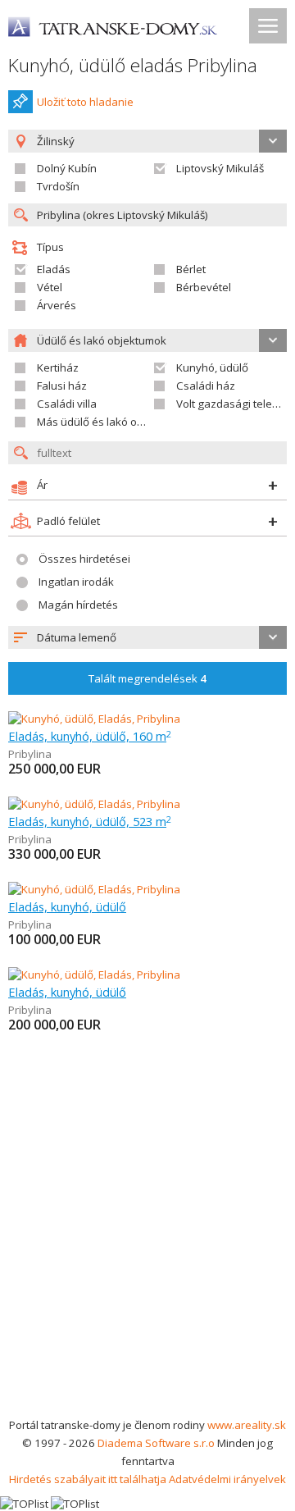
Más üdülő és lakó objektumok (113, 421)
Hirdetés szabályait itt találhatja (87, 1479)
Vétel (49, 287)
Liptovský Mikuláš (220, 168)
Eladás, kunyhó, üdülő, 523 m (89, 821)
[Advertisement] (147, 1260)
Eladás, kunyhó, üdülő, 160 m (89, 736)
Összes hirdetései (84, 558)
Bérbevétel (203, 287)
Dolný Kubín (67, 168)
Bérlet (191, 269)
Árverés (56, 305)
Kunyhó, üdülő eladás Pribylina (132, 65)
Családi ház (205, 385)
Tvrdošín (58, 186)
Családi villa (67, 403)
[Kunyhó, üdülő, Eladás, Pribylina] (94, 718)
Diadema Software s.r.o (156, 1443)
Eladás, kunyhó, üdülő (67, 906)
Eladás (53, 269)
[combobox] (147, 637)
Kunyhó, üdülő (212, 367)
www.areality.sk (246, 1424)
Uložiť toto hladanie (85, 101)
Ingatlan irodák (76, 581)
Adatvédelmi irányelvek (227, 1479)
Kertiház (58, 367)
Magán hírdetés (78, 604)
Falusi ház (62, 385)
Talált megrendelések (147, 678)
